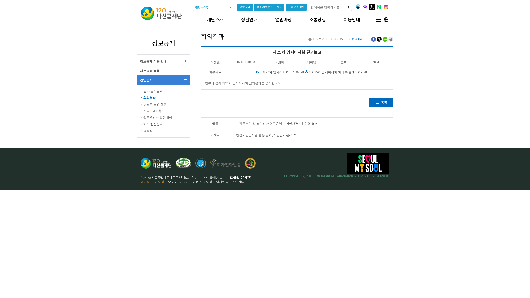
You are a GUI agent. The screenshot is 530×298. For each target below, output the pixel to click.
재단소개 (215, 19)
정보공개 (245, 7)
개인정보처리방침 (152, 182)
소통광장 (317, 19)
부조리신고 (269, 7)
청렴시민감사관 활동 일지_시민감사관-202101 (268, 135)
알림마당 (283, 19)
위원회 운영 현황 (155, 104)
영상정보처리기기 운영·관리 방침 (190, 182)
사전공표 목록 (150, 70)
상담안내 (249, 19)
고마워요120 (296, 7)
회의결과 (149, 97)
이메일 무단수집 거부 (230, 182)
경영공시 (146, 80)
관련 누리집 (202, 7)
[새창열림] (200, 163)
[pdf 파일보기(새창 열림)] (183, 163)
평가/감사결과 (153, 91)
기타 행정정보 (153, 124)
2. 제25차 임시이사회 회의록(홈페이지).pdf (337, 72)
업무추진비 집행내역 (157, 117)
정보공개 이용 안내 (153, 61)
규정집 (148, 130)
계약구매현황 (152, 111)
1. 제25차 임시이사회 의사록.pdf (281, 72)
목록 (384, 102)
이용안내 (351, 19)
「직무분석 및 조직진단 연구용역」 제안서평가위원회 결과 (277, 123)
